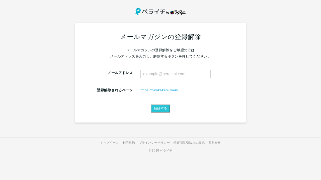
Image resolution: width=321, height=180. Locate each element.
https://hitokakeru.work (159, 90)
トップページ (109, 142)
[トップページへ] (160, 12)
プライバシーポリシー (154, 142)
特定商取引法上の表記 (189, 142)
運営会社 (214, 142)
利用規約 (129, 142)
